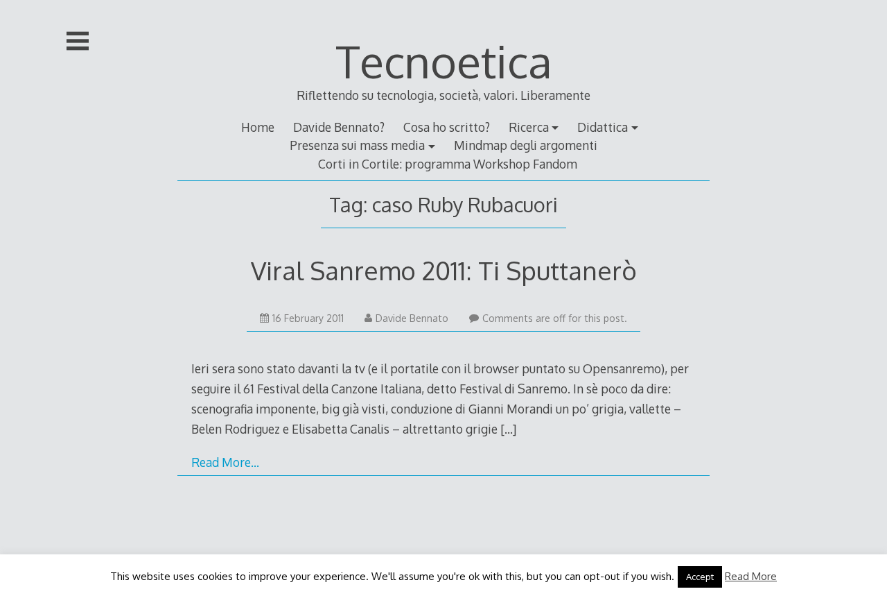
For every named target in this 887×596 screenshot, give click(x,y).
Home (257, 127)
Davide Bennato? (339, 127)
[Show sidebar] (78, 41)
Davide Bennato (412, 318)
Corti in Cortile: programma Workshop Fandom (447, 163)
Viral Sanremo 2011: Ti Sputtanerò (444, 270)
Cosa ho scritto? (446, 127)
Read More (751, 576)
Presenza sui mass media (357, 145)
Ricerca (529, 127)
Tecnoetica (443, 61)
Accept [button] (700, 576)
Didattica (602, 127)
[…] (508, 428)
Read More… (225, 462)
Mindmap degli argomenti (525, 145)
